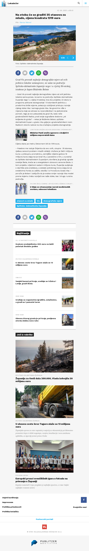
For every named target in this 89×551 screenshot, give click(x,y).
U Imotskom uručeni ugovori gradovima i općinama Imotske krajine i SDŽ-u (51, 129)
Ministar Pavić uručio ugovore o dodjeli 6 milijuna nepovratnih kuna (49, 134)
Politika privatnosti (11, 507)
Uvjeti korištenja (10, 498)
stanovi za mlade (25, 201)
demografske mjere (52, 201)
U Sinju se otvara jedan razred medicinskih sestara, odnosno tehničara (50, 188)
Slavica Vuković (25, 22)
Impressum (7, 502)
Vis (38, 201)
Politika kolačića (10, 511)
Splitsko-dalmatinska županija (32, 206)
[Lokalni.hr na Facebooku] (84, 500)
